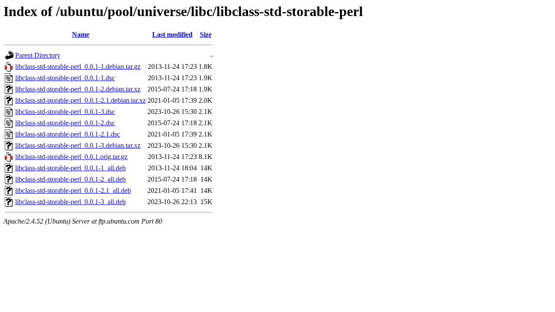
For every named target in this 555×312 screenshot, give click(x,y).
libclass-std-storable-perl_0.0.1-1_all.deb (70, 168)
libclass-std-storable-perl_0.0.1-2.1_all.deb (73, 190)
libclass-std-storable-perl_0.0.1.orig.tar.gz (71, 156)
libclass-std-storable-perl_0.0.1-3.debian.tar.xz (77, 145)
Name (80, 34)
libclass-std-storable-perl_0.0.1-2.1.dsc (67, 134)
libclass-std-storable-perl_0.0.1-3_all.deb (70, 201)
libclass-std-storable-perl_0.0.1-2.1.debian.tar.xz (80, 100)
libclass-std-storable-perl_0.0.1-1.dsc (65, 77)
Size (206, 34)
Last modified (172, 34)
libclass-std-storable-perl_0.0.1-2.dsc (65, 123)
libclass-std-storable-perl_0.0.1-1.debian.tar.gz (77, 66)
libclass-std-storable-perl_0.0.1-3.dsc (65, 111)
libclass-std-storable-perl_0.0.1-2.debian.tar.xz (77, 89)
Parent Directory (37, 55)
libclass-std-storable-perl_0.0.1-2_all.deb (70, 179)
